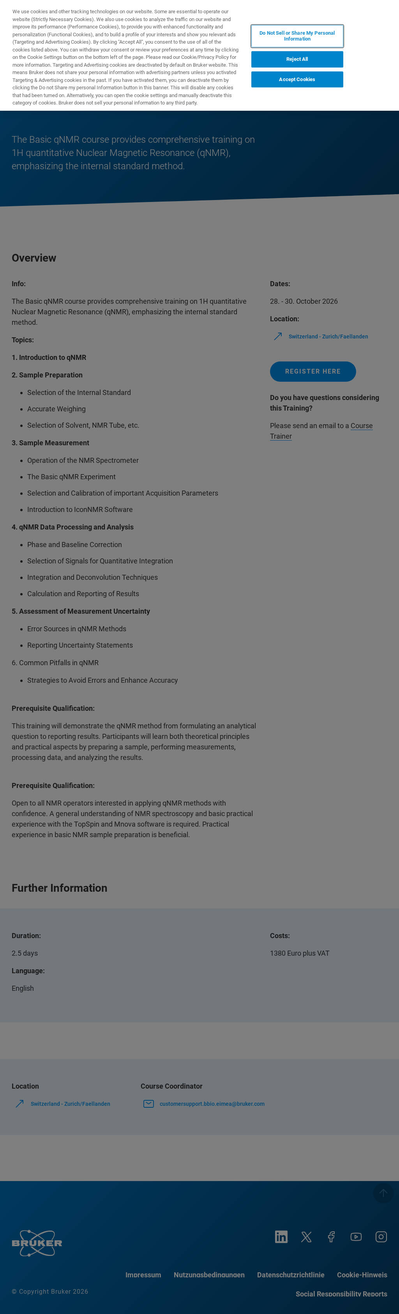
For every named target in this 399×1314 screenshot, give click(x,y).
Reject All (297, 59)
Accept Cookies (297, 79)
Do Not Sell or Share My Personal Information (297, 36)
